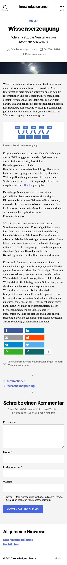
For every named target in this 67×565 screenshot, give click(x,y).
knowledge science (33, 6)
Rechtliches (11, 544)
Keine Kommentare (35, 54)
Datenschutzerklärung (18, 539)
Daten (10, 361)
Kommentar (9, 422)
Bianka (28, 185)
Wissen (33, 20)
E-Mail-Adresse (12, 467)
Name (7, 452)
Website (7, 482)
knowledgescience (26, 49)
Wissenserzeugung (18, 365)
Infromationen (23, 361)
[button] (13, 330)
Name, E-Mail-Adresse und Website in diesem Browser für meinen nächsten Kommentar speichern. (34, 498)
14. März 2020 (52, 49)
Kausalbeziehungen (42, 361)
